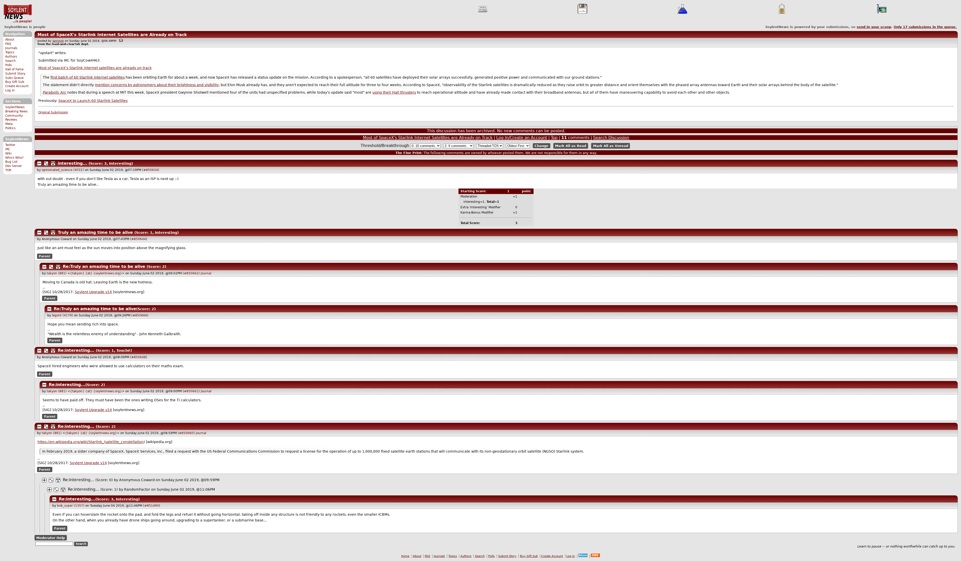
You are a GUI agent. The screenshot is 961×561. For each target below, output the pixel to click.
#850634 (150, 170)
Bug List (11, 161)
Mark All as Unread (610, 146)
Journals (11, 48)
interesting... (72, 163)
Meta (9, 124)
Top (554, 137)
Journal (206, 273)
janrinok (58, 41)
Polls (8, 65)
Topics (9, 52)
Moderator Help (50, 537)
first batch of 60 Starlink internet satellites (88, 77)
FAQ (8, 44)
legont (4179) (62, 315)
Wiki (8, 153)
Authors (11, 56)
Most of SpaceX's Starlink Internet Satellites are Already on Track (112, 34)
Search (10, 61)
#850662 (191, 273)
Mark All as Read (570, 146)
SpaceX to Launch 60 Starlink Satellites (93, 101)
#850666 (140, 315)
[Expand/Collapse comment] (39, 163)
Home (405, 556)
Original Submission (53, 112)
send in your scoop (874, 27)
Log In (10, 90)
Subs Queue (14, 78)
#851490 (151, 505)
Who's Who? (14, 157)
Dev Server (13, 166)
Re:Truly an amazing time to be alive (104, 266)
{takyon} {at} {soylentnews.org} (96, 273)
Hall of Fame (14, 69)
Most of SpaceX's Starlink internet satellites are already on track (95, 68)
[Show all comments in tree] (53, 163)
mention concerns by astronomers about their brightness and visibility (157, 85)
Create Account (17, 86)
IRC (7, 149)
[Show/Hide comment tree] (46, 163)
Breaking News (16, 111)
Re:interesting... (76, 350)
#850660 (186, 433)
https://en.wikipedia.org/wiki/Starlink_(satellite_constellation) (91, 442)
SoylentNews (17, 14)
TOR (8, 170)
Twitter (10, 145)
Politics (10, 128)
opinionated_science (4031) (63, 170)
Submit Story (15, 73)
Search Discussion (611, 137)
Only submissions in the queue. (925, 27)
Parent (44, 256)
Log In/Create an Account (521, 137)
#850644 (138, 239)
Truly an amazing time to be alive (95, 232)
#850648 (138, 357)
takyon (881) (57, 273)
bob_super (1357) (70, 505)
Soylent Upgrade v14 (93, 292)
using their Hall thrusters (394, 92)
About (9, 39)
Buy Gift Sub (14, 82)
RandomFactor (137, 489)
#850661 (191, 391)
